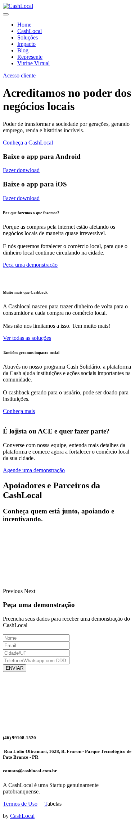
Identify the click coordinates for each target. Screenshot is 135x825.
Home (24, 25)
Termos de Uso (20, 804)
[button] (13, 591)
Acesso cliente (19, 75)
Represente (29, 57)
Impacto (26, 44)
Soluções (27, 37)
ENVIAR (14, 668)
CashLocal (29, 31)
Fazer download (21, 198)
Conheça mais (19, 411)
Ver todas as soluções (27, 338)
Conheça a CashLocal (28, 142)
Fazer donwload (21, 170)
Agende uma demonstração (34, 470)
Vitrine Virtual (33, 63)
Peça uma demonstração (30, 265)
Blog (22, 50)
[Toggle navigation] (6, 14)
